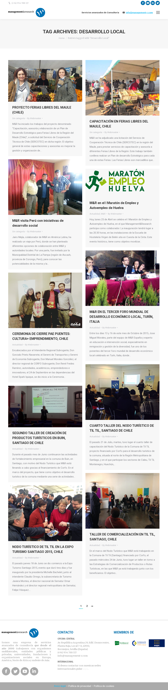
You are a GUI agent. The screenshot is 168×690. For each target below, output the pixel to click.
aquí (85, 668)
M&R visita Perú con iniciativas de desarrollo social (37, 223)
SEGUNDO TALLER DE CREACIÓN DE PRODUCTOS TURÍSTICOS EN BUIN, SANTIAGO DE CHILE (39, 438)
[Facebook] (143, 3)
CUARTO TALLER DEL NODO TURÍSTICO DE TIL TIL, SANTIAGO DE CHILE (122, 428)
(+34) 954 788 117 (20, 3)
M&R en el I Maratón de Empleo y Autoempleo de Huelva (114, 205)
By (34, 118)
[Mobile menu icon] (158, 12)
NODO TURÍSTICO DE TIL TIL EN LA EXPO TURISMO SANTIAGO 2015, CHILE (43, 549)
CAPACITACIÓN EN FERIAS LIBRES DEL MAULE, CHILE (119, 123)
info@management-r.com (139, 12)
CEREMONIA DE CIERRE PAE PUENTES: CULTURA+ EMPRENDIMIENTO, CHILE (41, 336)
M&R (103, 214)
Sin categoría (18, 118)
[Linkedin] (153, 3)
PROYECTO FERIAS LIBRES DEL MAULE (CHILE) (41, 109)
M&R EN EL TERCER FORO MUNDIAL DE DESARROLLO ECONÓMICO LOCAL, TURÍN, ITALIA (121, 317)
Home (61, 38)
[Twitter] (158, 3)
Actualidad (95, 214)
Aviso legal (60, 686)
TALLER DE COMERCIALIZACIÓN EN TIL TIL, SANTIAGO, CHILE (122, 536)
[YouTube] (148, 3)
